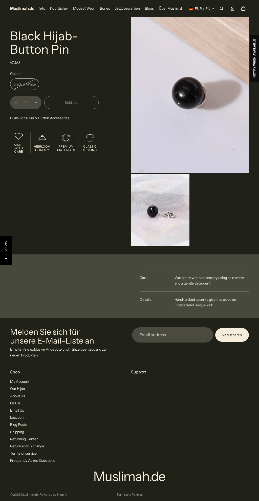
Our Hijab (17, 388)
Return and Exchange (27, 446)
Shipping (17, 432)
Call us (15, 403)
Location (17, 417)
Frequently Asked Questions (32, 460)
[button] (6, 250)
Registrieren (232, 334)
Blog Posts (18, 424)
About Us (17, 396)
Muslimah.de (29, 494)
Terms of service (23, 453)
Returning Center (24, 439)
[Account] (232, 8)
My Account (19, 381)
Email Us (17, 410)
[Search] (221, 8)
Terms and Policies (130, 494)
